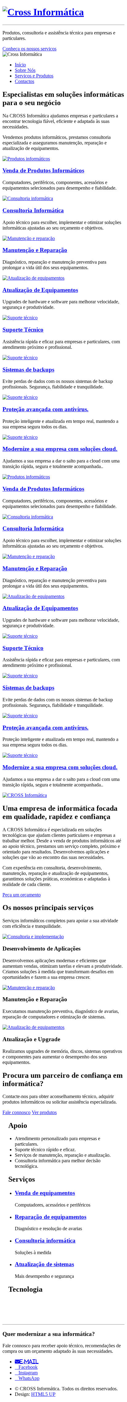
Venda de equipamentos (45, 1193)
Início (20, 64)
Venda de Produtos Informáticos (43, 170)
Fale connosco (16, 1112)
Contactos (24, 81)
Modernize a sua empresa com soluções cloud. (59, 449)
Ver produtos (44, 1112)
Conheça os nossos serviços (29, 48)
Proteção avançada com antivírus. (45, 409)
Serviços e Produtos (34, 75)
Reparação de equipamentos (50, 1217)
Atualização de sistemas (44, 1264)
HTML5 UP (43, 1394)
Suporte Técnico (22, 329)
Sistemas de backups (28, 369)
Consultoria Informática (33, 210)
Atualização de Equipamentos (40, 290)
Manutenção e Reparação (34, 250)
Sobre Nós (25, 70)
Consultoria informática (45, 1240)
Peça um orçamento (21, 894)
